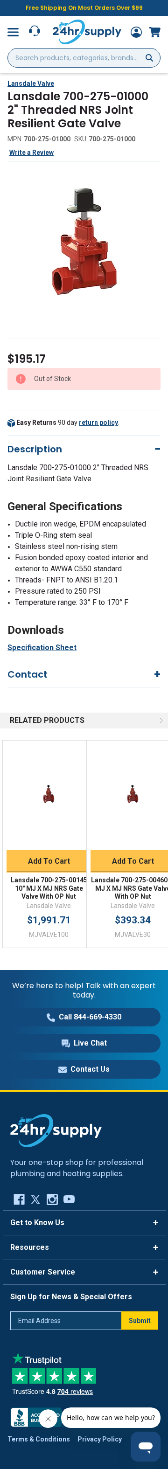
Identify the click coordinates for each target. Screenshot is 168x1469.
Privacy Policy (99, 1439)
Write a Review (31, 152)
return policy (98, 422)
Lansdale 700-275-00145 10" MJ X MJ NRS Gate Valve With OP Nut (49, 888)
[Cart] (155, 32)
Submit (140, 1320)
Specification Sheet (42, 647)
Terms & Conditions (38, 1439)
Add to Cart (49, 861)
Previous (148, 720)
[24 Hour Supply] (56, 1130)
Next (160, 720)
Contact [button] (27, 674)
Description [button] (34, 449)
